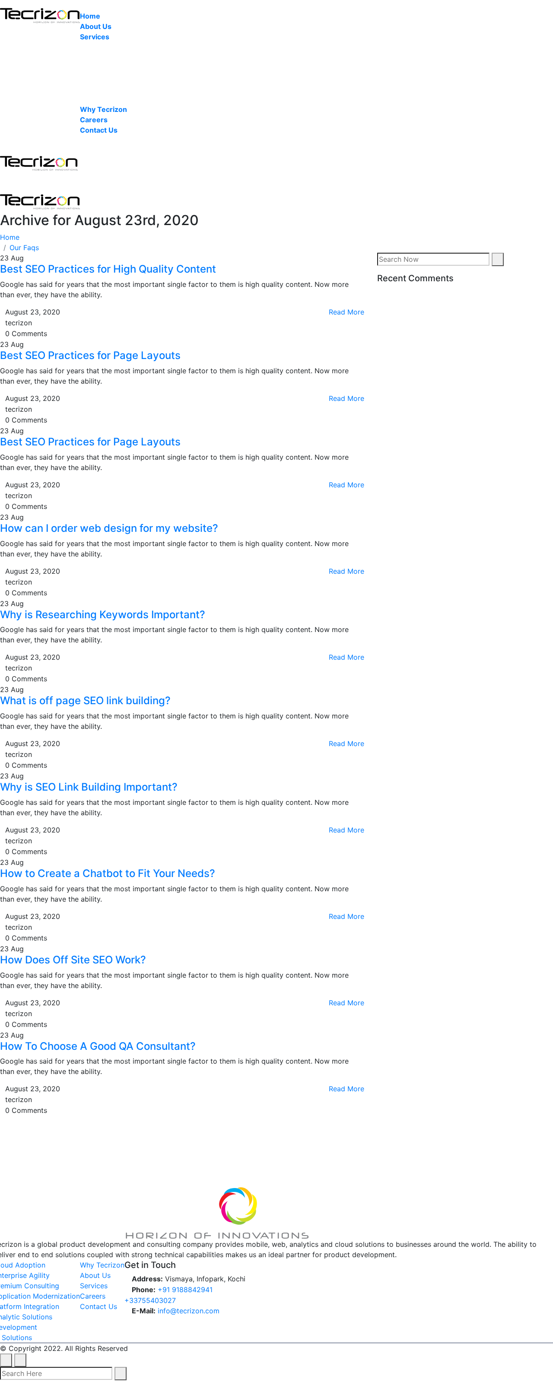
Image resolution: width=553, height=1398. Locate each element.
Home (90, 16)
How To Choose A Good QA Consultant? (98, 1046)
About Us (95, 26)
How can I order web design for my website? (109, 528)
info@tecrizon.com (188, 1310)
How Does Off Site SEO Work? (73, 959)
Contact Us (99, 130)
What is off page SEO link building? (85, 700)
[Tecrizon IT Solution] (40, 12)
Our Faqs (24, 247)
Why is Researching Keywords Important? (102, 614)
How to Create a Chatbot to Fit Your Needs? (107, 873)
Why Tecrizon (103, 109)
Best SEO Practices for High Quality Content (108, 269)
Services (94, 36)
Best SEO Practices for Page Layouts (90, 355)
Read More (345, 312)
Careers (94, 119)
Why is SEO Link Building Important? (89, 787)
